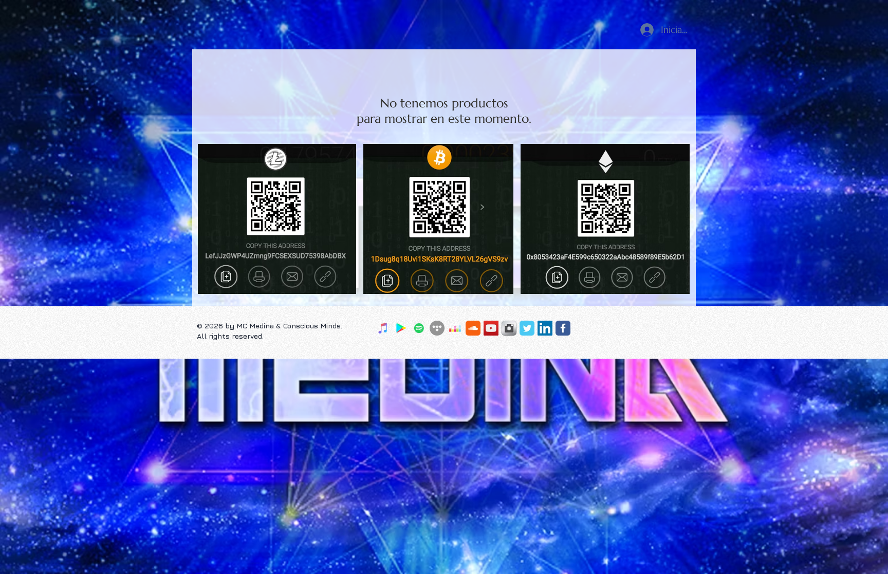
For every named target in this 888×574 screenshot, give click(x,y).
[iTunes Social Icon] (383, 328)
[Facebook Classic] (563, 328)
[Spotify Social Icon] (419, 328)
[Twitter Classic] (527, 328)
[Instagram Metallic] (509, 328)
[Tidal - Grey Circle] (437, 328)
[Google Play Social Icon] (401, 328)
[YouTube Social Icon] (491, 328)
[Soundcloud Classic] (473, 328)
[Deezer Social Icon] (455, 328)
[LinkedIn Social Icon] (545, 328)
